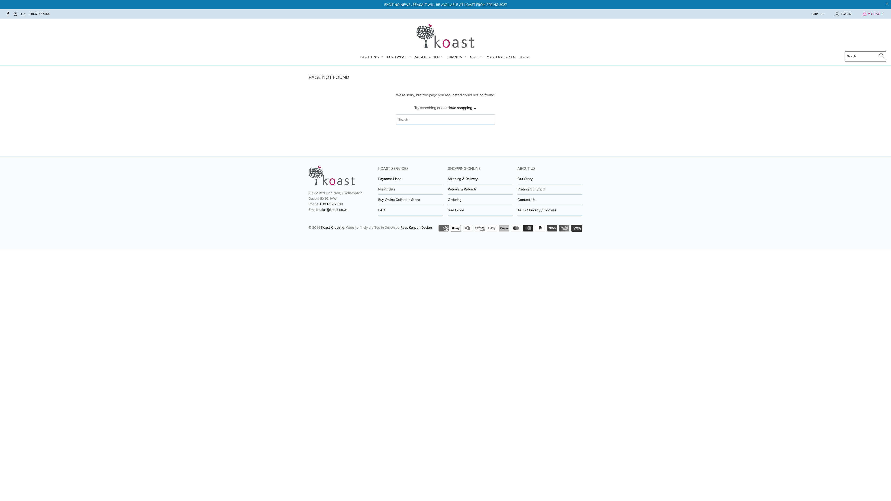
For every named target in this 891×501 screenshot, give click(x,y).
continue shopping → (459, 108)
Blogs (525, 57)
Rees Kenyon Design (416, 227)
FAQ (381, 210)
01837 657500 (39, 14)
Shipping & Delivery (463, 179)
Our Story (525, 179)
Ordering (455, 200)
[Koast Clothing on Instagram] (15, 14)
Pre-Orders (386, 189)
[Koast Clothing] (445, 36)
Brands (455, 57)
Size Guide (456, 210)
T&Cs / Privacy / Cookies (536, 210)
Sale (475, 57)
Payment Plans (389, 179)
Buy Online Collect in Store (399, 200)
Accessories (427, 57)
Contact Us (526, 200)
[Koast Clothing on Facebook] (8, 14)
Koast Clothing (332, 227)
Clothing (369, 57)
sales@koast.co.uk (333, 210)
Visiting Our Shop (531, 189)
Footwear (397, 57)
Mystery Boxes (501, 57)
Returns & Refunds (462, 189)
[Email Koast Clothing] (23, 14)
